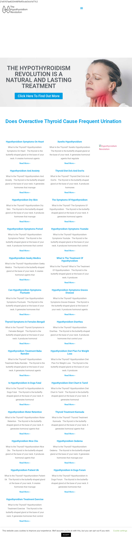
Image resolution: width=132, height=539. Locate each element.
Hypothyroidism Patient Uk (25, 470)
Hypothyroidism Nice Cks (25, 441)
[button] (81, 8)
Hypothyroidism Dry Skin (25, 199)
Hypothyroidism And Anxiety (25, 170)
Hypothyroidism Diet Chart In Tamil (70, 383)
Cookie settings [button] (120, 530)
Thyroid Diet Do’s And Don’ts (69, 170)
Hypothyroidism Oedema (70, 441)
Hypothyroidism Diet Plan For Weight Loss (70, 352)
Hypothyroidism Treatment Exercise (24, 499)
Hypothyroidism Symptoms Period (25, 229)
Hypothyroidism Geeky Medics (25, 258)
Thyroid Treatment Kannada (69, 412)
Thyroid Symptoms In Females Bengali (25, 321)
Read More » (24, 163)
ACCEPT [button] (66, 535)
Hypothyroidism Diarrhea (70, 321)
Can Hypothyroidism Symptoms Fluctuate (24, 291)
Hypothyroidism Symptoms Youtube (69, 229)
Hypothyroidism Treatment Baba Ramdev (25, 352)
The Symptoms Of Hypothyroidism (70, 199)
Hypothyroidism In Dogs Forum (70, 470)
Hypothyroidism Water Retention (25, 412)
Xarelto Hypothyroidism (69, 141)
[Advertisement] (66, 37)
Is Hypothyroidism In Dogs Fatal (24, 383)
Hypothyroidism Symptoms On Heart (25, 141)
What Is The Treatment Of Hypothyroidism (70, 259)
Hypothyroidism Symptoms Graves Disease (70, 291)
